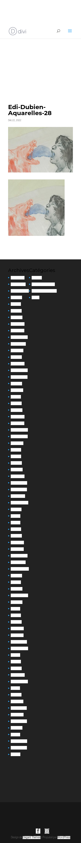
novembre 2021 (19, 489)
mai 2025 (16, 304)
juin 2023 (16, 397)
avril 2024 (16, 357)
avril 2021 (16, 529)
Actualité (37, 277)
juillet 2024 (17, 350)
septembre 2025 (20, 291)
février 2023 (17, 416)
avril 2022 (16, 463)
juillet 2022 (17, 443)
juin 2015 (15, 734)
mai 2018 (15, 655)
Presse (35, 297)
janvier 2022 (17, 476)
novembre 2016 (19, 708)
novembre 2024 (19, 337)
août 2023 (16, 383)
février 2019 (17, 628)
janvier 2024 (17, 363)
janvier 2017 (17, 701)
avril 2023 (16, 403)
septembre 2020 (20, 569)
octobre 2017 (18, 675)
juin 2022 (16, 450)
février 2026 (17, 277)
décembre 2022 (19, 430)
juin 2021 (15, 516)
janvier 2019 (17, 635)
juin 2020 (16, 582)
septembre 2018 (19, 648)
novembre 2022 (19, 436)
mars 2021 (16, 536)
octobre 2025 (18, 284)
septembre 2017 (19, 681)
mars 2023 (16, 410)
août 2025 (16, 297)
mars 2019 (16, 622)
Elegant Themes (31, 837)
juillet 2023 (17, 390)
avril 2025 (16, 311)
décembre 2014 (19, 741)
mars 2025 (16, 317)
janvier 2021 (17, 549)
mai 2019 (15, 609)
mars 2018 (16, 668)
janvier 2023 (17, 423)
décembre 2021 (19, 483)
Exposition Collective (43, 284)
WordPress (63, 837)
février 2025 (17, 324)
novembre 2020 (19, 555)
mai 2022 (16, 456)
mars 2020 (16, 589)
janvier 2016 (17, 714)
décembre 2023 (19, 370)
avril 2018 (16, 661)
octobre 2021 (18, 496)
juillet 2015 (16, 728)
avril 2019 (16, 615)
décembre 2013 (19, 748)
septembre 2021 (19, 502)
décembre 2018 (19, 642)
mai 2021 (15, 522)
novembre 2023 (19, 377)
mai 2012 (15, 754)
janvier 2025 (17, 330)
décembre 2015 (19, 721)
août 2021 (16, 509)
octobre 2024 (18, 344)
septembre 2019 (19, 595)
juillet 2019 (16, 602)
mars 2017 (16, 694)
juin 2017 (15, 688)
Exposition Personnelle (44, 291)
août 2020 (16, 575)
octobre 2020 (18, 562)
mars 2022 (17, 469)
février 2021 (17, 542)
